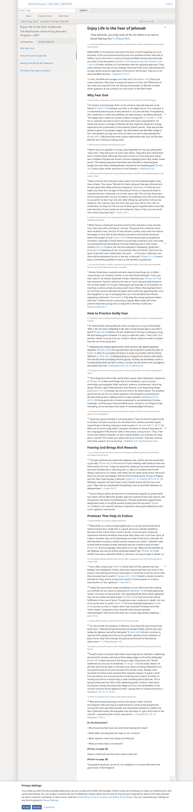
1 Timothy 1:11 (151, 117)
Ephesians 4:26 (149, 441)
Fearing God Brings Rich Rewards (36, 63)
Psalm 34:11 (152, 278)
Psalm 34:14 (97, 381)
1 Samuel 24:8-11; (145, 425)
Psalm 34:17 (110, 488)
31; (130, 365)
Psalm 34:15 (106, 463)
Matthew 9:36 (141, 187)
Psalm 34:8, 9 (94, 136)
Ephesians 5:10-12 (97, 390)
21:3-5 (111, 691)
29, (126, 365)
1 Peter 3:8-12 (104, 356)
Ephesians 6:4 (118, 297)
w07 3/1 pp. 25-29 (29, 21)
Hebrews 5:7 (94, 250)
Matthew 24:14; (150, 397)
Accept (26, 807)
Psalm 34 (91, 353)
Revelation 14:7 (141, 79)
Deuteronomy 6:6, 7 (97, 306)
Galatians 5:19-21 (120, 74)
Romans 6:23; (156, 61)
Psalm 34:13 (105, 349)
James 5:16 (137, 365)
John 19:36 (121, 603)
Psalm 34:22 (94, 660)
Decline (37, 807)
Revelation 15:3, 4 (96, 717)
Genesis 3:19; (122, 61)
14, (103, 691)
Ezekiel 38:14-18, (148, 479)
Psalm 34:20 (130, 597)
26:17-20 (158, 425)
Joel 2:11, (131, 479)
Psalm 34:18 (94, 547)
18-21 (134, 576)
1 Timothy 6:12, (141, 714)
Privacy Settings (50, 800)
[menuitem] (172, 10)
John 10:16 (92, 615)
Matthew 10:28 (138, 590)
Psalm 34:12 (101, 332)
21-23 (159, 479)
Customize (49, 807)
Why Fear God (27, 48)
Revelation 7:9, (94, 691)
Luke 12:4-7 (122, 212)
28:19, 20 (91, 400)
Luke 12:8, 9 (120, 237)
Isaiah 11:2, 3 (148, 256)
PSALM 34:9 (122, 38)
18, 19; (152, 714)
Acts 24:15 (126, 582)
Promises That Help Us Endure (35, 70)
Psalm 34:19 (149, 550)
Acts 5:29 (101, 247)
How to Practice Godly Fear (33, 55)
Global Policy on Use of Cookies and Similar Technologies (104, 797)
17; (106, 691)
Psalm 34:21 (134, 632)
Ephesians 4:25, (117, 365)
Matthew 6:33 (147, 168)
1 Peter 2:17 (101, 108)
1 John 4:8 (92, 64)
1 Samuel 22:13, (123, 576)
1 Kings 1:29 (132, 663)
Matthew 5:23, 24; (133, 441)
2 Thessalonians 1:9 (112, 641)
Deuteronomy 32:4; (139, 61)
